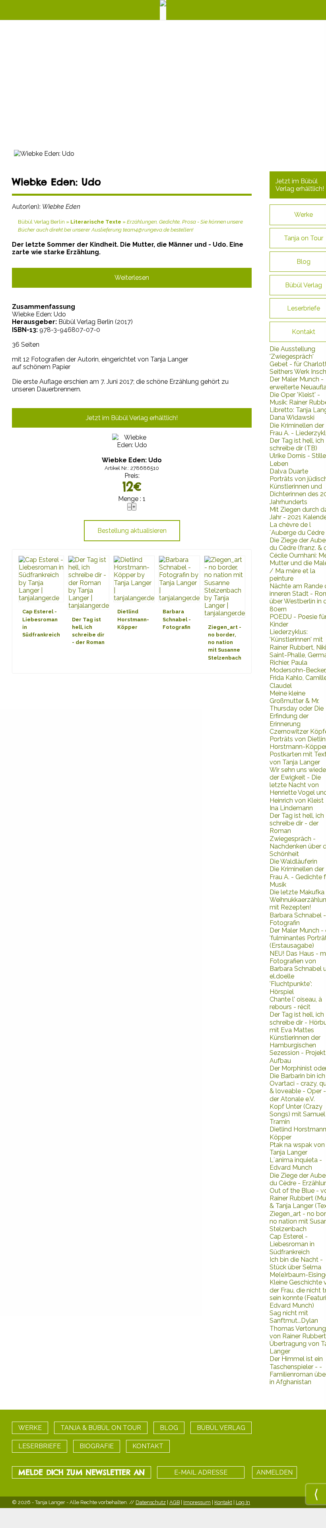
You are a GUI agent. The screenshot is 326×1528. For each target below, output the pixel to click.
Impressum (197, 1502)
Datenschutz (151, 1502)
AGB (174, 1502)
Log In (243, 1502)
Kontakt (223, 1502)
